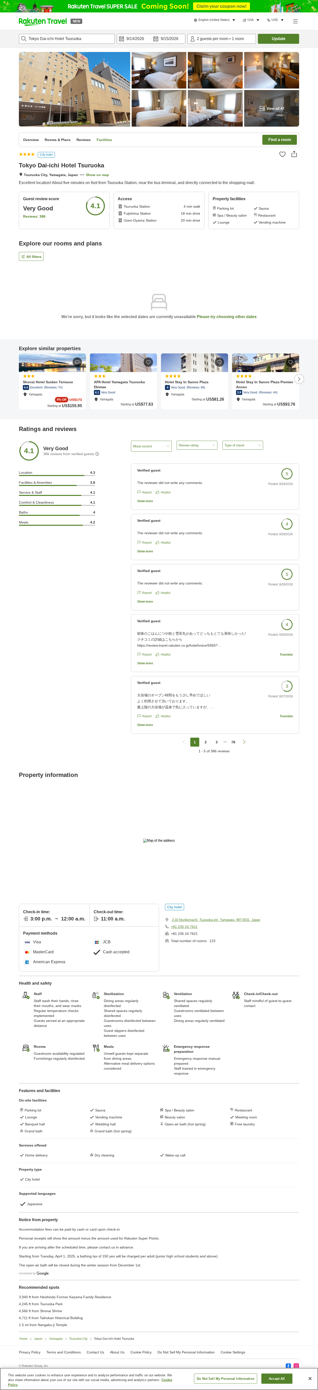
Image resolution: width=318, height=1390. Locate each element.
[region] (159, 1379)
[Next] (299, 379)
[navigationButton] (183, 742)
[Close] (310, 1378)
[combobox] (67, 39)
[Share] (294, 154)
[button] (43, 21)
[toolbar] (151, 39)
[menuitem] (215, 20)
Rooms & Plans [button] (58, 140)
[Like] (282, 154)
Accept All (277, 1378)
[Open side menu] (295, 21)
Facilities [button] (104, 140)
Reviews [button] (84, 140)
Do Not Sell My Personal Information (225, 1378)
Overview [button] (31, 140)
